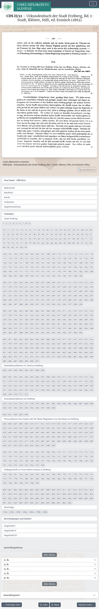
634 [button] (69, 428)
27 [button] (78, 230)
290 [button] (31, 304)
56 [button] (21, 238)
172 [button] (26, 271)
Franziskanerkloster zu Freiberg (19, 399)
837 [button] (20, 498)
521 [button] (26, 381)
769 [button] (58, 474)
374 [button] (37, 328)
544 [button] (58, 385)
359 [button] (48, 324)
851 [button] (4, 503)
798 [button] (31, 483)
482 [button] (80, 356)
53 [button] (8, 238)
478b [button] (38, 512)
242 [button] (48, 291)
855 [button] (26, 503)
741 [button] (42, 461)
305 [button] (31, 311)
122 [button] (31, 258)
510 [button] (58, 377)
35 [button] (21, 234)
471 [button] (20, 356)
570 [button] (15, 394)
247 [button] (75, 291)
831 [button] (80, 494)
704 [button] (26, 452)
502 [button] (15, 377)
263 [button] (69, 295)
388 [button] (20, 332)
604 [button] (26, 414)
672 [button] (91, 437)
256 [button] (31, 295)
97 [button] (17, 247)
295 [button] (58, 304)
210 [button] (58, 282)
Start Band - (15, 180)
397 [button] (69, 332)
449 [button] (86, 348)
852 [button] (10, 503)
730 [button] (75, 456)
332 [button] (86, 315)
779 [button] (20, 478)
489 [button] (26, 361)
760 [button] (10, 474)
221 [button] (26, 287)
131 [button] (80, 258)
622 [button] (4, 428)
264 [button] (75, 295)
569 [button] (10, 394)
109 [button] (53, 254)
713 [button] (75, 452)
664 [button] (48, 437)
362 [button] (64, 324)
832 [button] (86, 494)
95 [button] (8, 247)
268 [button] (4, 300)
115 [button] (86, 254)
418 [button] (10, 343)
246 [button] (69, 291)
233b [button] (12, 512)
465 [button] (80, 352)
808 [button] (48, 489)
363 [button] (69, 324)
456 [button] (31, 352)
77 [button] (21, 243)
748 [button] (80, 461)
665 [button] (53, 437)
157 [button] (37, 267)
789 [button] (75, 478)
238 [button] (26, 291)
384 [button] (91, 328)
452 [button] (10, 352)
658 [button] (15, 437)
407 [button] (42, 339)
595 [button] (31, 408)
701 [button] (10, 452)
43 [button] (56, 234)
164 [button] (75, 267)
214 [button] (80, 282)
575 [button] (15, 403)
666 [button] (58, 437)
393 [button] (48, 332)
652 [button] (75, 432)
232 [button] (86, 287)
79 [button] (30, 243)
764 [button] (31, 474)
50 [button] (86, 234)
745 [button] (64, 461)
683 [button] (58, 441)
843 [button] (53, 498)
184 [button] (91, 271)
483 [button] (86, 356)
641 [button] (15, 432)
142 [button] (48, 263)
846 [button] (69, 498)
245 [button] (64, 291)
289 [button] (26, 304)
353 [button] (15, 324)
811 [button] (64, 489)
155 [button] (26, 267)
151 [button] (4, 267)
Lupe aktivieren (86, 169)
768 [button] (53, 474)
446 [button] (69, 348)
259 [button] (48, 295)
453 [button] (15, 352)
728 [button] (64, 456)
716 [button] (91, 452)
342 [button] (48, 319)
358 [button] (42, 324)
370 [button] (15, 328)
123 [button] (37, 258)
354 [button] (20, 324)
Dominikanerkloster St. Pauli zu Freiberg (23, 365)
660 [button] (26, 437)
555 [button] (26, 390)
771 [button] (69, 474)
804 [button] (26, 489)
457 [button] (37, 352)
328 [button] (64, 315)
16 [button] (30, 230)
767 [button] (48, 474)
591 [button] (10, 408)
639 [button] (4, 432)
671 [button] (86, 437)
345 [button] (64, 319)
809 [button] (53, 489)
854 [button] (20, 503)
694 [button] (26, 445)
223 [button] (37, 287)
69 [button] (78, 238)
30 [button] (91, 230)
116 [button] (91, 254)
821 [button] (26, 494)
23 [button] (60, 230)
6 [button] (19, 223)
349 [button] (86, 319)
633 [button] (64, 428)
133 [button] (91, 258)
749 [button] (86, 461)
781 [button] (31, 478)
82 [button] (43, 243)
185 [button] (4, 276)
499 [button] (42, 370)
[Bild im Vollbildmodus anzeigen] (95, 29)
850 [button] (91, 498)
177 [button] (53, 271)
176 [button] (48, 271)
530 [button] (75, 381)
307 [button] (42, 311)
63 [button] (52, 238)
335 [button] (10, 319)
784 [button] (48, 478)
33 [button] (13, 234)
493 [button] (10, 370)
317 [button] (4, 315)
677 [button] (26, 441)
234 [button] (4, 291)
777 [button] (10, 478)
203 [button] (20, 282)
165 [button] (80, 267)
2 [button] (6, 223)
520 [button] (20, 381)
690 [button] (4, 445)
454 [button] (20, 352)
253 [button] (15, 295)
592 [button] (15, 408)
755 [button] (26, 465)
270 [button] (15, 300)
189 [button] (26, 276)
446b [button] (25, 512)
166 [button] (86, 267)
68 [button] (73, 238)
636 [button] (80, 428)
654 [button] (86, 432)
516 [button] (91, 377)
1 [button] (3, 223)
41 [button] (47, 234)
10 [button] (4, 230)
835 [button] (10, 498)
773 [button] (80, 474)
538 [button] (26, 385)
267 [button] (91, 295)
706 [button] (37, 452)
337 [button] (20, 319)
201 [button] (10, 282)
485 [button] (4, 361)
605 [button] (4, 423)
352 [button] (10, 324)
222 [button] (31, 287)
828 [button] (64, 494)
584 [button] (64, 403)
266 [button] (86, 295)
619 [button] (80, 423)
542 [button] (48, 385)
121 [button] (26, 258)
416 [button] (91, 339)
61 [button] (43, 238)
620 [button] (86, 423)
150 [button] (91, 263)
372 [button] (26, 328)
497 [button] (31, 370)
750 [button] (91, 461)
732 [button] (86, 456)
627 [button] (31, 428)
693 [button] (20, 445)
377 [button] (53, 328)
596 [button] (37, 408)
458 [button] (42, 352)
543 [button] (53, 385)
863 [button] (69, 503)
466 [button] (86, 352)
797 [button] (26, 483)
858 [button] (42, 503)
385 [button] (4, 332)
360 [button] (53, 324)
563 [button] (69, 390)
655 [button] (91, 432)
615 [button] (58, 423)
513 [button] (75, 377)
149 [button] (86, 263)
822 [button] (31, 494)
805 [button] (31, 489)
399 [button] (80, 332)
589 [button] (91, 403)
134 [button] (4, 263)
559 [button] (48, 390)
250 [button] (91, 291)
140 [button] (37, 263)
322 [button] (31, 315)
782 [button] (37, 478)
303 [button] (20, 311)
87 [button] (65, 243)
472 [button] (26, 356)
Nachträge (9, 507)
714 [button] (80, 452)
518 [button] (10, 381)
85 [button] (56, 243)
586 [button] (75, 403)
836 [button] (15, 498)
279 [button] (64, 300)
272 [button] (26, 300)
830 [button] (75, 494)
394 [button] (53, 332)
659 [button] (20, 437)
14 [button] (21, 230)
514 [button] (80, 377)
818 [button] (10, 494)
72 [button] (91, 238)
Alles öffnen (49, 555)
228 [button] (64, 287)
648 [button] (53, 432)
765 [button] (37, 474)
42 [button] (52, 234)
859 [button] (48, 503)
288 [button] (20, 304)
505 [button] (31, 377)
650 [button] (64, 432)
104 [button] (26, 254)
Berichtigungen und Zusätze (18, 518)
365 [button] (80, 324)
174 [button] (37, 271)
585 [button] (69, 403)
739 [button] (31, 461)
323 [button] (37, 315)
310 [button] (58, 311)
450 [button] (91, 348)
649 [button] (58, 432)
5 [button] (16, 223)
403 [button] (20, 339)
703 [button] (20, 452)
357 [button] (37, 324)
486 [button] (10, 361)
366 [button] (86, 324)
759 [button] (4, 474)
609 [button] (26, 423)
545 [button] (64, 385)
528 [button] (64, 381)
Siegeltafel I (9, 526)
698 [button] (48, 445)
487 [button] (15, 361)
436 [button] (15, 348)
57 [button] (26, 238)
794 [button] (10, 483)
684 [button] (64, 441)
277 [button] (53, 300)
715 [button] (86, 452)
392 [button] (42, 332)
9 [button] (29, 223)
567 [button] (91, 390)
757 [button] (37, 465)
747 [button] (75, 461)
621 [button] (91, 423)
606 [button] (10, 423)
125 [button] (48, 258)
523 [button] (37, 381)
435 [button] (10, 348)
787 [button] (64, 478)
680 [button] (42, 441)
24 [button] (65, 230)
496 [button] (26, 370)
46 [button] (69, 234)
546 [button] (69, 385)
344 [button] (58, 319)
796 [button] (20, 483)
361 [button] (58, 324)
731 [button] (80, 456)
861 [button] (58, 503)
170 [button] (15, 271)
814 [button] (80, 489)
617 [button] (69, 423)
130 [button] (75, 258)
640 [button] (10, 432)
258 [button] (42, 295)
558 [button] (42, 390)
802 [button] (15, 489)
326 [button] (53, 315)
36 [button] (26, 234)
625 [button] (20, 428)
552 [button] (10, 390)
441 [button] (42, 348)
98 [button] (21, 247)
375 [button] (42, 328)
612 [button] (42, 423)
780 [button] (26, 478)
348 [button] (80, 319)
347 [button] (75, 319)
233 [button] (91, 287)
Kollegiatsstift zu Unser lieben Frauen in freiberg (27, 469)
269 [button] (10, 300)
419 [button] (15, 343)
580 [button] (42, 403)
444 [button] (58, 348)
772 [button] (75, 474)
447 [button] (75, 348)
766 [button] (42, 474)
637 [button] (86, 428)
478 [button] (58, 356)
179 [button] (64, 271)
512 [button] (69, 377)
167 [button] (91, 267)
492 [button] (4, 370)
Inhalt (7, 197)
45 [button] (65, 234)
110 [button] (58, 254)
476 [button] (48, 356)
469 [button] (10, 356)
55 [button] (17, 238)
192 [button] (42, 276)
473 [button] (31, 356)
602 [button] (15, 414)
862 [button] (64, 503)
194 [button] (53, 276)
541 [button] (42, 385)
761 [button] (15, 474)
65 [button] (60, 238)
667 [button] (64, 437)
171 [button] (20, 271)
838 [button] (26, 498)
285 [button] (4, 304)
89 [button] (73, 243)
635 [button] (75, 428)
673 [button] (4, 441)
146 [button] (69, 263)
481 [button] (75, 356)
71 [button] (86, 238)
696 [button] (37, 445)
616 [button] (64, 423)
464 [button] (75, 352)
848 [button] (80, 498)
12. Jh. (6, 560)
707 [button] (42, 452)
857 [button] (37, 503)
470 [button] (15, 356)
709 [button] (53, 452)
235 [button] (10, 291)
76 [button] (17, 243)
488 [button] (20, 361)
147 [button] (75, 263)
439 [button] (31, 348)
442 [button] (48, 348)
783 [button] (42, 478)
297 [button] (69, 304)
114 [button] (80, 254)
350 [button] (91, 319)
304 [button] (26, 311)
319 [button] (15, 315)
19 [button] (43, 230)
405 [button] (31, 339)
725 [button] (48, 456)
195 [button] (58, 276)
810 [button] (58, 489)
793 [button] (4, 483)
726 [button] (53, 456)
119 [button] (15, 258)
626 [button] (26, 428)
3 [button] (10, 223)
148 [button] (80, 263)
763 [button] (26, 474)
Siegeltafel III (10, 535)
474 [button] (37, 356)
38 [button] (34, 234)
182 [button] (80, 271)
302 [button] (15, 311)
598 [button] (48, 408)
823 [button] (37, 494)
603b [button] (45, 512)
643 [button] (26, 432)
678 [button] (31, 441)
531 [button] (80, 381)
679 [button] (37, 441)
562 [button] (64, 390)
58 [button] (30, 238)
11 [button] (8, 230)
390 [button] (31, 332)
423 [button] (37, 343)
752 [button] (10, 465)
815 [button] (86, 489)
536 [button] (15, 385)
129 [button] (69, 258)
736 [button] (15, 461)
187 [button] (15, 276)
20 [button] (47, 230)
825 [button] (48, 494)
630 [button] (48, 428)
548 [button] (80, 385)
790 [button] (80, 478)
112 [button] (69, 254)
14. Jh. (6, 569)
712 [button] (69, 452)
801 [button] (10, 489)
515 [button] (86, 377)
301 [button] (10, 311)
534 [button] (4, 385)
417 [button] (4, 343)
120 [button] (20, 258)
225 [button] (48, 287)
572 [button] (26, 394)
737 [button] (20, 461)
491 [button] (37, 361)
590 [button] (4, 408)
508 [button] (48, 377)
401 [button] (10, 339)
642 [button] (20, 432)
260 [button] (53, 295)
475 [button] (42, 356)
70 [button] (82, 238)
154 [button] (20, 267)
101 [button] (10, 254)
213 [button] (75, 282)
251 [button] (4, 295)
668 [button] (69, 437)
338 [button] (26, 319)
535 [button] (10, 385)
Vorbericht (9, 202)
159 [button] (48, 267)
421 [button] (26, 343)
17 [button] (34, 230)
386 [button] (10, 332)
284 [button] (91, 300)
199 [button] (80, 276)
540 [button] (37, 385)
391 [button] (37, 332)
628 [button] (37, 428)
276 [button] (48, 300)
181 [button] (75, 271)
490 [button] (31, 361)
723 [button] (37, 456)
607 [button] (15, 423)
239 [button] (31, 291)
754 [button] (20, 465)
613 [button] (48, 423)
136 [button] (15, 263)
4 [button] (13, 223)
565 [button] (80, 390)
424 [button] (42, 343)
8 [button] (26, 223)
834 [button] (4, 498)
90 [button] (78, 243)
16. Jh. (6, 578)
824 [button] (42, 494)
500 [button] (4, 377)
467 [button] (91, 352)
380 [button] (69, 328)
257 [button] (37, 295)
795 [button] (15, 483)
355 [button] (26, 324)
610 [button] (31, 423)
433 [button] (91, 343)
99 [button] (26, 247)
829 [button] (69, 494)
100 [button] (4, 254)
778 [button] (15, 478)
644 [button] (31, 432)
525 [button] (48, 381)
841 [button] (42, 498)
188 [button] (20, 276)
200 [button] (4, 282)
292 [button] (42, 304)
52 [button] (4, 238)
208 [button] (48, 282)
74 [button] (8, 243)
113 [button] (75, 254)
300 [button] (4, 311)
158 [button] (42, 267)
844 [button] (58, 498)
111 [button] (64, 254)
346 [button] (69, 319)
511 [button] (64, 377)
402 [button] (15, 339)
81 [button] (39, 243)
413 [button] (75, 339)
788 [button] (69, 478)
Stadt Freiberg (11, 218)
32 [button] (8, 234)
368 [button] (4, 328)
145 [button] (64, 263)
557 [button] (37, 390)
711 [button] (64, 452)
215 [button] (86, 282)
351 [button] (4, 324)
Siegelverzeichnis (12, 207)
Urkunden (9, 214)
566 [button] (86, 390)
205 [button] (31, 282)
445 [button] (64, 348)
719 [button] (15, 456)
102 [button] (15, 254)
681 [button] (48, 441)
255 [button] (26, 295)
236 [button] (15, 291)
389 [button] (26, 332)
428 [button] (64, 343)
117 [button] (4, 258)
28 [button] (82, 230)
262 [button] (64, 295)
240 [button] (37, 291)
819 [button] (15, 494)
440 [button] (37, 348)
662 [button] (37, 437)
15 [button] (26, 230)
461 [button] (58, 352)
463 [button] (69, 352)
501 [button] (10, 377)
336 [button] (15, 319)
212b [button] (5, 512)
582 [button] (53, 403)
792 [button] (91, 478)
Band (56, 605)
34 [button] (17, 234)
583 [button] (58, 403)
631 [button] (53, 428)
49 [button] (82, 234)
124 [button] (42, 258)
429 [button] (69, 343)
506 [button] (37, 377)
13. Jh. (6, 564)
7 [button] (23, 223)
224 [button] (42, 287)
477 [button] (53, 356)
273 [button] (31, 300)
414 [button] (80, 339)
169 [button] (10, 271)
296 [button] (64, 304)
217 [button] (4, 287)
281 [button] (75, 300)
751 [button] (4, 465)
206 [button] (37, 282)
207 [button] (42, 282)
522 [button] (31, 381)
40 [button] (43, 234)
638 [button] (91, 428)
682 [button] (53, 441)
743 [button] (53, 461)
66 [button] (65, 238)
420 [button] (20, 343)
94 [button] (4, 247)
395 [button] (58, 332)
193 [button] (48, 276)
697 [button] (42, 445)
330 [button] (75, 315)
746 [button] (69, 461)
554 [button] (20, 390)
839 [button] (31, 498)
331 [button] (80, 315)
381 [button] (75, 328)
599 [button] (53, 408)
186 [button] (10, 276)
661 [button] (31, 437)
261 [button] (58, 295)
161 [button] (58, 267)
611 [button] (37, 423)
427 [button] (58, 343)
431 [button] (80, 343)
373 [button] (31, 328)
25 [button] (69, 230)
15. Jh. (6, 573)
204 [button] (26, 282)
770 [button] (64, 474)
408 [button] (48, 339)
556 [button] (31, 390)
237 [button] (20, 291)
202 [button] (15, 282)
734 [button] (4, 461)
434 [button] (4, 348)
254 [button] (20, 295)
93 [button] (91, 243)
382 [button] (80, 328)
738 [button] (26, 461)
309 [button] (53, 311)
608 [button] (20, 423)
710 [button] (58, 452)
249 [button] (86, 291)
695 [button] (31, 445)
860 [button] (53, 503)
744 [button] (58, 461)
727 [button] (58, 456)
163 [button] (69, 267)
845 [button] (64, 498)
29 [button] (86, 230)
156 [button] (31, 267)
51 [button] (91, 234)
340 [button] (37, 319)
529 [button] (69, 381)
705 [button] (31, 452)
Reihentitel (9, 188)
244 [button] (58, 291)
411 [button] (64, 339)
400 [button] (4, 339)
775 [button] (91, 474)
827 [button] (58, 494)
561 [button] (58, 390)
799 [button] (37, 483)
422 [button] (31, 343)
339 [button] (31, 319)
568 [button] (4, 394)
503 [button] (20, 377)
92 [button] (86, 243)
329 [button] (69, 315)
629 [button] (42, 428)
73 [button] (4, 243)
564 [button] (75, 390)
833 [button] (91, 494)
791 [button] (86, 478)
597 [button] (42, 408)
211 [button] (64, 282)
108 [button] (48, 254)
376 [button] (48, 328)
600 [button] (4, 414)
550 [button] (91, 385)
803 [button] (20, 489)
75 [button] (13, 243)
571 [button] (20, 394)
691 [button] (10, 445)
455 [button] (26, 352)
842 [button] (48, 498)
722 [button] (31, 456)
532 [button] (86, 381)
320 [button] (20, 315)
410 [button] (58, 339)
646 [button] (42, 432)
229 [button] (69, 287)
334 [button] (4, 319)
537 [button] (20, 385)
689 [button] (91, 441)
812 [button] (69, 489)
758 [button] (42, 465)
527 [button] (58, 381)
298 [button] (75, 304)
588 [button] (86, 403)
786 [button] (58, 478)
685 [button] (69, 441)
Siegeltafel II (10, 530)
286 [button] (10, 304)
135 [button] (10, 263)
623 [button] (10, 428)
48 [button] (78, 234)
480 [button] (69, 356)
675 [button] (15, 441)
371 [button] (20, 328)
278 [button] (58, 300)
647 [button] (48, 432)
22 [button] (56, 230)
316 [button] (91, 311)
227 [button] (58, 287)
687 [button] (80, 441)
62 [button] (47, 238)
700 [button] (4, 452)
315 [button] (86, 311)
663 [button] (42, 437)
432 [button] (86, 343)
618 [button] (75, 423)
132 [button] (86, 258)
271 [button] (20, 300)
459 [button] (48, 352)
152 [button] (10, 267)
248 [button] (80, 291)
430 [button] (75, 343)
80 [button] (34, 243)
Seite (45, 605)
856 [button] (31, 503)
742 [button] (48, 461)
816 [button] (91, 489)
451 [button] (4, 352)
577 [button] (26, 403)
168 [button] (4, 271)
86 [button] (60, 243)
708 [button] (48, 452)
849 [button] (86, 498)
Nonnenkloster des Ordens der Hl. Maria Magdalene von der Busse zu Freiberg (41, 419)
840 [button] (37, 498)
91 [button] (82, 243)
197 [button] (69, 276)
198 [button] (75, 276)
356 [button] (31, 324)
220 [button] (20, 287)
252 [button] (10, 295)
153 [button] (15, 267)
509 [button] (53, 377)
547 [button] (75, 385)
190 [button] (31, 276)
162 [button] (64, 267)
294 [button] (53, 304)
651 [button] (69, 432)
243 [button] (53, 291)
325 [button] (48, 315)
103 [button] (20, 254)
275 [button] (42, 300)
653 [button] (80, 432)
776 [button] (4, 478)
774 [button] (86, 474)
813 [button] (75, 489)
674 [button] (10, 441)
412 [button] (69, 339)
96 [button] (13, 247)
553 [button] (15, 390)
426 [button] (53, 343)
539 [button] (31, 385)
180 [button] (69, 271)
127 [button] (58, 258)
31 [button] (4, 234)
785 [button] (53, 478)
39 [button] (39, 234)
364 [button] (75, 324)
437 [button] (20, 348)
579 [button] (37, 403)
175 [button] (42, 271)
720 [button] (20, 456)
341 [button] (42, 319)
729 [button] (69, 456)
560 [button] (53, 390)
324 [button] (42, 315)
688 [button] (86, 441)
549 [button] (86, 385)
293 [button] (48, 304)
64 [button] (56, 238)
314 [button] (80, 311)
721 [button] (26, 456)
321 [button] (26, 315)
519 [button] (15, 381)
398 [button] (75, 332)
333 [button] (91, 315)
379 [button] (64, 328)
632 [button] (58, 428)
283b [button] (18, 512)
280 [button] (69, 300)
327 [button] (58, 315)
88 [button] (69, 243)
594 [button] (26, 408)
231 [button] (80, 287)
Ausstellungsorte (12, 595)
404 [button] (26, 339)
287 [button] (15, 304)
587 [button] (80, 403)
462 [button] (64, 352)
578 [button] (31, 403)
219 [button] (15, 287)
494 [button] (15, 370)
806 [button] (37, 489)
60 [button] (39, 238)
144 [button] (58, 263)
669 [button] (75, 437)
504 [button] (26, 377)
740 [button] (37, 461)
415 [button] (86, 339)
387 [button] (15, 332)
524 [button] (42, 381)
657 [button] (10, 437)
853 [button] (15, 503)
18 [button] (39, 230)
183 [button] (86, 271)
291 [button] (37, 304)
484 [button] (91, 356)
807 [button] (42, 489)
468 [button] (4, 356)
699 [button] (53, 445)
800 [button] (4, 489)
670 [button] (80, 437)
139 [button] (31, 263)
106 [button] (37, 254)
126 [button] (53, 258)
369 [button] (10, 328)
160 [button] (53, 267)
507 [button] (42, 377)
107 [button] (42, 254)
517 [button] (4, 381)
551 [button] (4, 390)
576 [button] (20, 403)
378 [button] (58, 328)
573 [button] (4, 403)
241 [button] (42, 291)
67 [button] (69, 238)
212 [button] (69, 282)
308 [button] (48, 311)
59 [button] (34, 238)
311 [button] (64, 311)
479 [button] (64, 356)
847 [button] (75, 498)
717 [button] (4, 456)
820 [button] (20, 494)
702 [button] (15, 452)
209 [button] (53, 282)
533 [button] (91, 381)
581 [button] (48, 403)
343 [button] (53, 319)
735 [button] (10, 461)
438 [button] (26, 348)
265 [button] (80, 295)
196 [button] (64, 276)
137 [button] (20, 263)
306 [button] (37, 311)
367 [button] (91, 324)
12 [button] (13, 230)
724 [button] (42, 456)
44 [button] (60, 234)
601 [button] (10, 414)
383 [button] (86, 328)
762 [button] (20, 474)
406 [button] (37, 339)
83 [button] (47, 243)
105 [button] (31, 254)
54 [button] (13, 238)
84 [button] (52, 243)
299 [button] (80, 304)
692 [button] (15, 445)
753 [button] (15, 465)
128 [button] (64, 258)
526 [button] (53, 381)
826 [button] (53, 494)
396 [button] (64, 332)
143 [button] (53, 263)
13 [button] (17, 230)
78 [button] (26, 243)
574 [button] (10, 403)
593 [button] (20, 408)
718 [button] (10, 456)
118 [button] (10, 258)
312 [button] (69, 311)
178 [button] (58, 271)
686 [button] (75, 441)
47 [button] (73, 234)
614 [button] (53, 423)
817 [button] (4, 494)
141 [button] (42, 263)
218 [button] (10, 287)
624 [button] (15, 428)
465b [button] (31, 512)
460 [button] (53, 352)
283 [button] (86, 300)
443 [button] (53, 348)
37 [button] (30, 234)
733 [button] (91, 456)
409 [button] (53, 339)
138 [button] (26, 263)
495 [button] (20, 370)
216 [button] (91, 282)
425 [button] (48, 343)
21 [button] (52, 230)
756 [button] (31, 465)
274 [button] (37, 300)
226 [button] (53, 287)
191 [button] (37, 276)
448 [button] (80, 348)
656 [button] (4, 437)
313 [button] (75, 311)
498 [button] (37, 370)
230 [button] (75, 287)
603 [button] (20, 414)
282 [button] (80, 300)
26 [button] (73, 230)
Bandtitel (8, 192)
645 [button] (37, 432)
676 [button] (20, 441)
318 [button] (10, 315)
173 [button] (31, 271)
